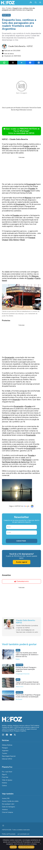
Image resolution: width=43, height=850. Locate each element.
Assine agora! (21, 562)
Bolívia (16, 240)
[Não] (41, 844)
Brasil (22, 240)
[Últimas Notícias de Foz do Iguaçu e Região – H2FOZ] (8, 2)
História (4, 783)
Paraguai (31, 237)
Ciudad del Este (8, 448)
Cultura (4, 785)
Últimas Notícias (7, 745)
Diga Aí (4, 774)
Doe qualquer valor (8, 804)
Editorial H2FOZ (7, 759)
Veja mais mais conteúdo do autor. (27, 632)
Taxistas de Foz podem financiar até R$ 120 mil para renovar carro (28, 683)
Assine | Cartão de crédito (10, 801)
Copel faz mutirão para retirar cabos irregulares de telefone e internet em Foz (27, 655)
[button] (35, 2)
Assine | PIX (5, 798)
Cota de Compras (7, 812)
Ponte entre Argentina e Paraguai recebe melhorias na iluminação (28, 696)
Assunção (16, 399)
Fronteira (9, 8)
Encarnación (31, 148)
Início (3, 8)
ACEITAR (13, 847)
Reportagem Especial (9, 756)
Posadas (26, 146)
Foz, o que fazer (7, 772)
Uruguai (5, 240)
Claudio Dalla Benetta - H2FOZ (20, 46)
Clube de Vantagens (8, 807)
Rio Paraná (27, 460)
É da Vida (5, 777)
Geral (18, 650)
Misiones (5, 148)
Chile (11, 240)
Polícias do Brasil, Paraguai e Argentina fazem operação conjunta (26, 669)
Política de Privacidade (8, 834)
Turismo (4, 753)
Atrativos (5, 809)
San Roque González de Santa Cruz (15, 462)
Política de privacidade (26, 847)
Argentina (5, 751)
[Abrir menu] (3, 825)
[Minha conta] (31, 2)
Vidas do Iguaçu (7, 780)
